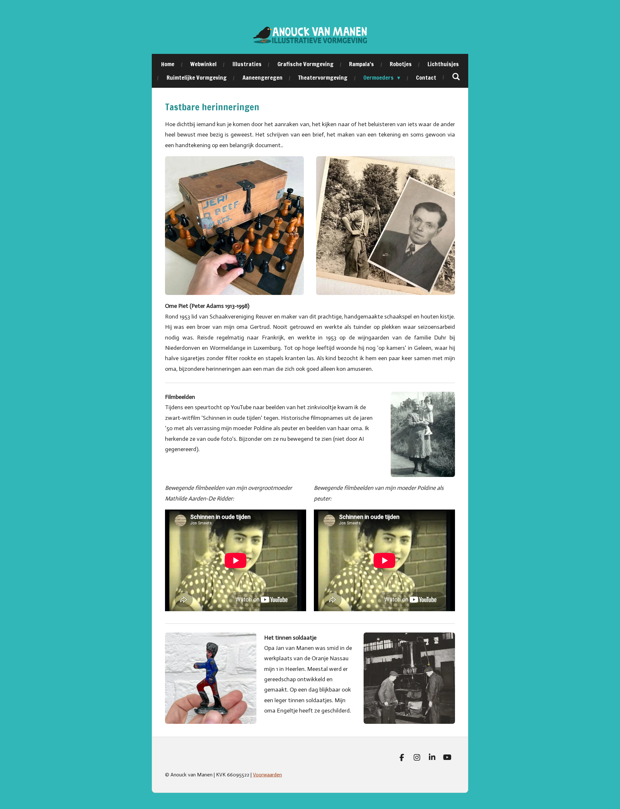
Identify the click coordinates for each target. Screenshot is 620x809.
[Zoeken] (456, 76)
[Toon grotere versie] (423, 434)
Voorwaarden (267, 775)
